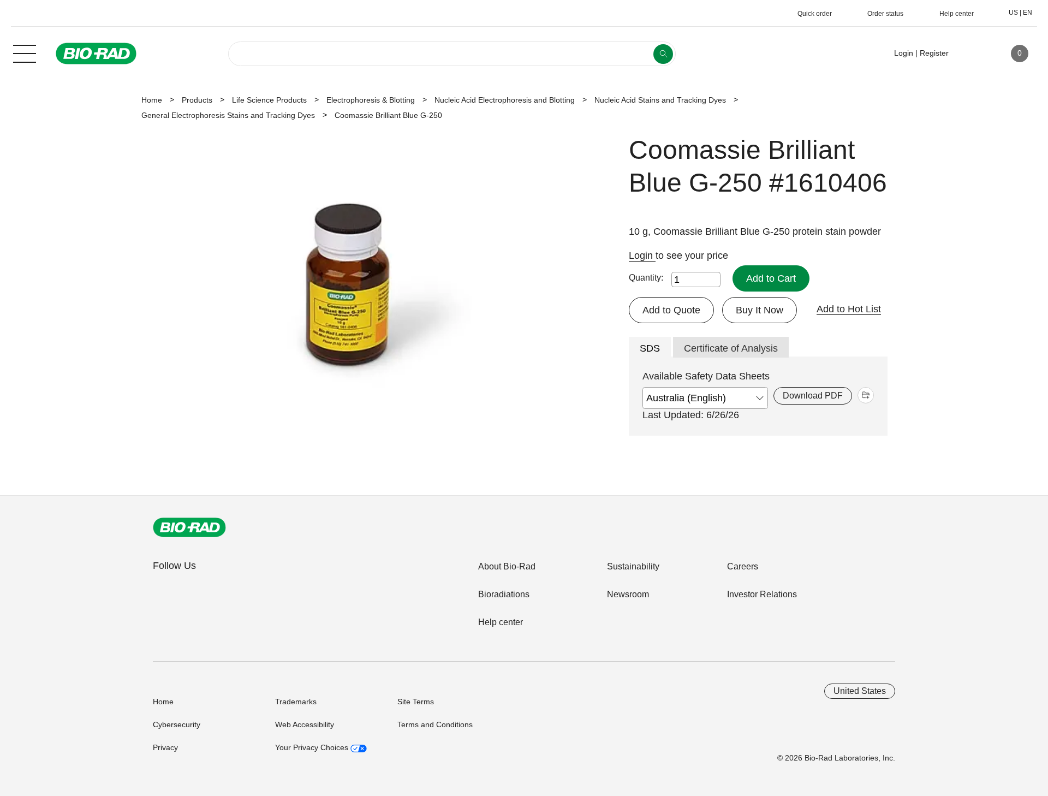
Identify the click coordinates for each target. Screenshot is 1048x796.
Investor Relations (762, 594)
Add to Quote (671, 310)
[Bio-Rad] (189, 527)
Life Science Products (269, 100)
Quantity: (646, 277)
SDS (650, 348)
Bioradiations (503, 594)
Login (642, 255)
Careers (742, 566)
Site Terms (415, 701)
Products (197, 100)
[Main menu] (24, 52)
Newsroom (628, 594)
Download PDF (813, 395)
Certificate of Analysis (731, 348)
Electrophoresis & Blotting (370, 100)
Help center (500, 622)
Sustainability (633, 566)
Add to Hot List (849, 309)
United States (859, 691)
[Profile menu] (972, 53)
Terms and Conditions (435, 724)
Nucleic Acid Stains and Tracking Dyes (660, 100)
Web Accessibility (304, 724)
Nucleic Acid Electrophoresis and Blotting (504, 100)
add (866, 395)
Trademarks (296, 701)
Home (151, 100)
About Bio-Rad (506, 566)
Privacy (165, 747)
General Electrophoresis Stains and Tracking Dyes (228, 115)
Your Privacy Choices (312, 747)
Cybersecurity (176, 724)
